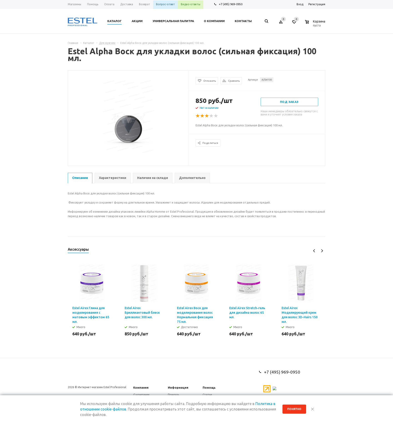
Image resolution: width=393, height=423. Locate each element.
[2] (202, 116)
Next (322, 250)
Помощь (209, 387)
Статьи (207, 394)
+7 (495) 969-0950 (230, 4)
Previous (314, 250)
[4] (211, 116)
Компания (141, 387)
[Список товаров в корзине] (316, 25)
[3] (207, 116)
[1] (198, 116)
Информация (178, 387)
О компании (141, 394)
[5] (216, 116)
